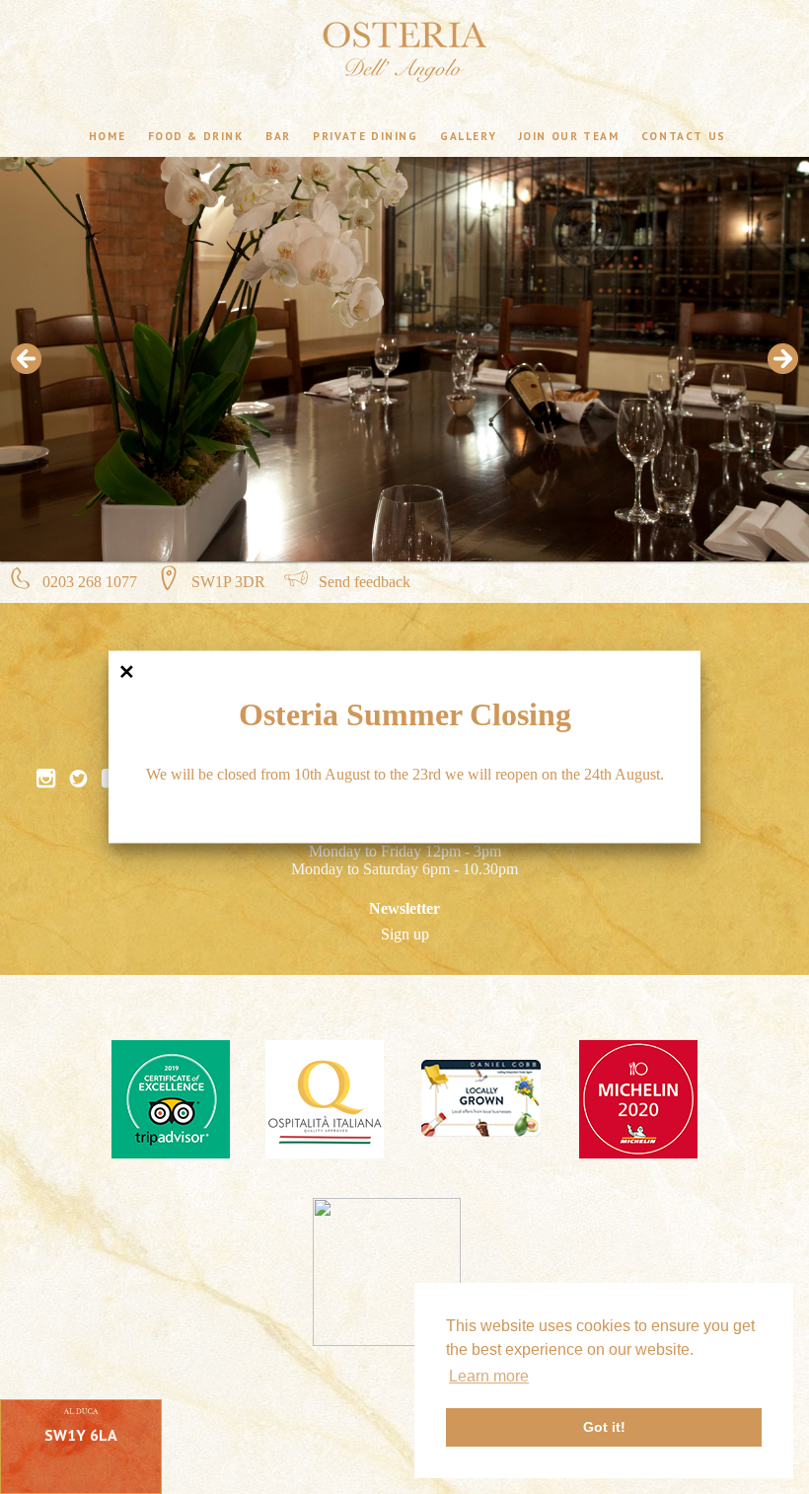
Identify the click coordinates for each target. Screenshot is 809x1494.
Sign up (405, 934)
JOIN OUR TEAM (569, 135)
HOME (107, 135)
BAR (278, 135)
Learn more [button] (489, 1376)
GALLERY (468, 135)
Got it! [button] (604, 1427)
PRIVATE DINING (365, 135)
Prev (25, 359)
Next (783, 359)
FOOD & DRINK (196, 135)
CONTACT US (683, 135)
